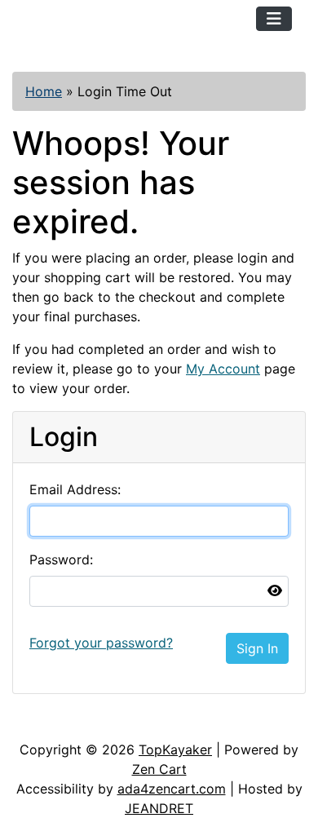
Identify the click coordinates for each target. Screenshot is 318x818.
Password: (61, 559)
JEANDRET (159, 808)
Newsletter (234, 723)
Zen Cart (159, 769)
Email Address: (75, 489)
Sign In (257, 648)
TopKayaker (175, 749)
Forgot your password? (101, 643)
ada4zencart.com (171, 788)
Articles (50, 723)
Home (43, 91)
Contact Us (136, 723)
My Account (223, 368)
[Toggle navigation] (274, 19)
